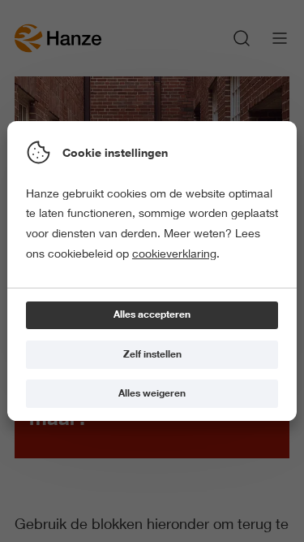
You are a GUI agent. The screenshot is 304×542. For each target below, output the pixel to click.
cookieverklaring (174, 253)
